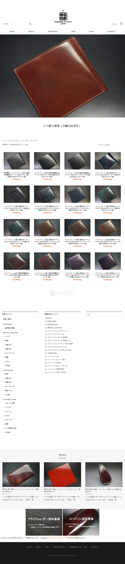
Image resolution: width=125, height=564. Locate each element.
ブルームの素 (10, 403)
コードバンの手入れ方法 (56, 372)
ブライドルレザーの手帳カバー (59, 340)
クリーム (8, 411)
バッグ (7, 336)
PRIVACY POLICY (59, 547)
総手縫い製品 (10, 328)
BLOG (49, 318)
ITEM (73, 31)
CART (91, 31)
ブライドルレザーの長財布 (57, 337)
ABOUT (31, 31)
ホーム (4, 140)
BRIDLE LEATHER (10, 333)
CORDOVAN (11, 140)
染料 (6, 424)
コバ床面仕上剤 (10, 428)
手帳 (6, 357)
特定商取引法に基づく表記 (78, 547)
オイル (7, 416)
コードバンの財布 (54, 363)
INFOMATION (52, 325)
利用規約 (70, 538)
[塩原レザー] (63, 26)
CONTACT (111, 31)
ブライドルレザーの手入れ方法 (59, 350)
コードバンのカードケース (57, 366)
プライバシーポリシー (56, 538)
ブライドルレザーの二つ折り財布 (60, 344)
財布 (17, 140)
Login (114, 24)
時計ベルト (9, 390)
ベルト (7, 361)
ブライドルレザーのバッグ (57, 331)
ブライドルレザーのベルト (57, 347)
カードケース (10, 353)
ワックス (8, 407)
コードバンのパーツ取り (56, 360)
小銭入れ (8, 345)
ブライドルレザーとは (55, 334)
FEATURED (52, 31)
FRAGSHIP (7, 324)
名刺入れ (8, 349)
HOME (12, 31)
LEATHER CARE (9, 399)
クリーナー (9, 420)
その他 (7, 365)
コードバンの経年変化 (55, 369)
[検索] (30, 23)
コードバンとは (53, 356)
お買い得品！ (8, 319)
